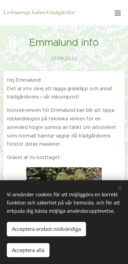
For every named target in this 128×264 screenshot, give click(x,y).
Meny (118, 12)
